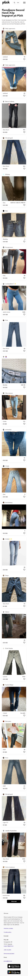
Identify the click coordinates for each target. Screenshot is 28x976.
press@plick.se (8, 961)
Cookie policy (7, 932)
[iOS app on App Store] (14, 966)
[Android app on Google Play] (14, 972)
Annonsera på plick (9, 953)
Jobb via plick (7, 950)
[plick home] (6, 3)
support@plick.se (8, 946)
